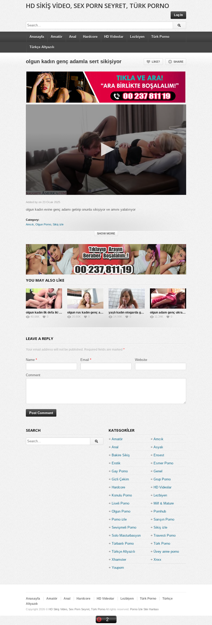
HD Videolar (113, 37)
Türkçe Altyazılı (41, 47)
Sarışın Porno (164, 519)
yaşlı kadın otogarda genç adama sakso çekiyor (144, 312)
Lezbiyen (137, 37)
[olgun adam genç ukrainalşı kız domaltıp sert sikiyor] (168, 298)
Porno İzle (136, 609)
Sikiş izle (58, 224)
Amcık (30, 224)
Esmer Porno (163, 463)
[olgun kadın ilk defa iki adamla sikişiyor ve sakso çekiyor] (44, 298)
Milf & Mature (164, 503)
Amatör (56, 37)
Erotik (116, 463)
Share (178, 61)
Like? (156, 61)
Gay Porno (120, 471)
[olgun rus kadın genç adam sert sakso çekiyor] (85, 298)
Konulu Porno (122, 495)
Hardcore (90, 37)
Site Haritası (151, 609)
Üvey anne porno (166, 551)
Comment (33, 375)
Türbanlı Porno (123, 543)
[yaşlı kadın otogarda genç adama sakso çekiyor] (127, 298)
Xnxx (157, 560)
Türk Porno (160, 37)
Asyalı (158, 447)
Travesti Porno (165, 535)
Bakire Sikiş (121, 455)
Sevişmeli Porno (124, 527)
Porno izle (119, 519)
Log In (178, 15)
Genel (158, 471)
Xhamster (119, 560)
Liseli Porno (120, 503)
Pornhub (160, 511)
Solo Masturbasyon (126, 535)
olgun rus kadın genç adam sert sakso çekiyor (101, 312)
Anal (72, 37)
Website (141, 360)
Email (84, 360)
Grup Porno (162, 479)
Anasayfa (36, 37)
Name (30, 360)
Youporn (118, 568)
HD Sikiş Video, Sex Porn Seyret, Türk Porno (97, 5)
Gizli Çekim (120, 479)
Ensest (159, 455)
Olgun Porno (43, 224)
